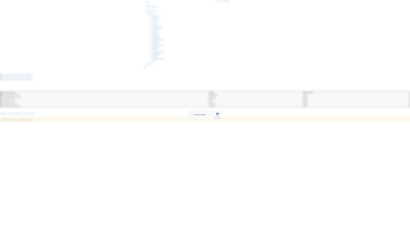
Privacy (215, 117)
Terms (218, 117)
